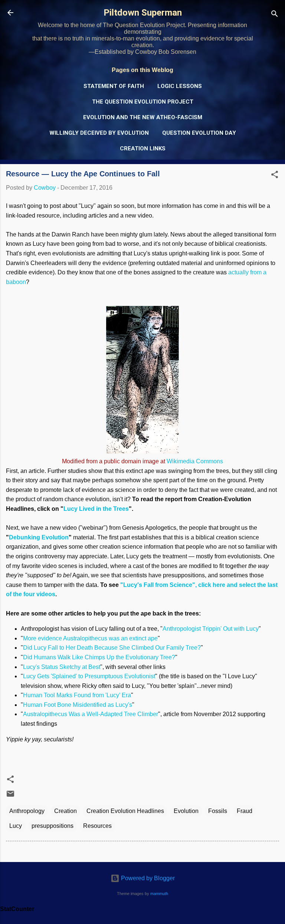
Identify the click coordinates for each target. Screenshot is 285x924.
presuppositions (52, 826)
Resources (97, 826)
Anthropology (27, 811)
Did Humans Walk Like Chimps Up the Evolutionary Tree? (99, 657)
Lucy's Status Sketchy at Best (61, 667)
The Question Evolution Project (142, 101)
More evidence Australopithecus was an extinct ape (90, 638)
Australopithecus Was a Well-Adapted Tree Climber (90, 714)
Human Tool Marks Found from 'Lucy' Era (77, 695)
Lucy (15, 826)
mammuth (159, 893)
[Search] (274, 15)
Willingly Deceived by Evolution (99, 133)
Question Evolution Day (199, 133)
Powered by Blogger (147, 878)
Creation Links (143, 148)
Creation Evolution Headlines (125, 811)
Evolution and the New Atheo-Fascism (142, 117)
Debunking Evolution (39, 537)
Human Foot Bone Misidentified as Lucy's (77, 705)
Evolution (186, 811)
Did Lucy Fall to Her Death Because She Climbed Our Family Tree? (112, 647)
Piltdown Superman (143, 12)
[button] (274, 176)
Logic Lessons (179, 86)
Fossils (217, 811)
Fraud (244, 811)
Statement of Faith (113, 86)
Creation (65, 811)
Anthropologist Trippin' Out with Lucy (211, 629)
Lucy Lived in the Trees (96, 509)
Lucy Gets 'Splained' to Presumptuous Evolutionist (89, 676)
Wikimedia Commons (195, 461)
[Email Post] (10, 796)
